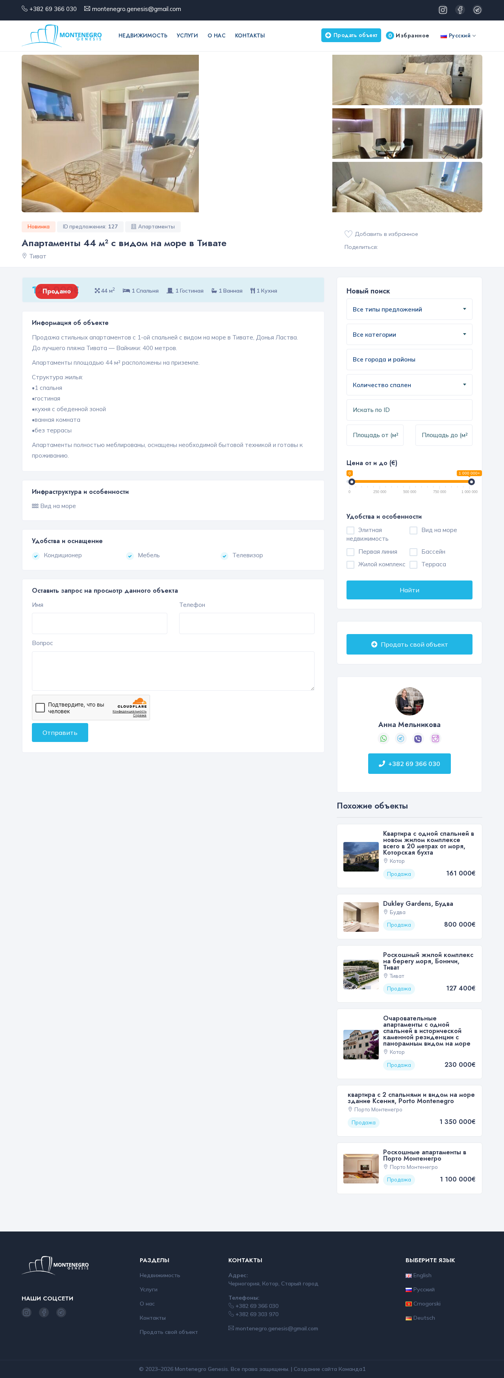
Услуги (187, 35)
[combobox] (409, 309)
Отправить (60, 732)
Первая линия (377, 551)
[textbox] (393, 359)
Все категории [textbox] (374, 334)
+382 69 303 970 (256, 1314)
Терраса (433, 564)
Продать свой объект (413, 644)
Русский (459, 35)
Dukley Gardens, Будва (418, 903)
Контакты (250, 35)
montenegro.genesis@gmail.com (136, 9)
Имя (37, 604)
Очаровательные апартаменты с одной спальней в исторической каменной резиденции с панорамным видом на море (427, 1031)
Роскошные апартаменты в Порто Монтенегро (424, 1155)
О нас (217, 35)
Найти (409, 590)
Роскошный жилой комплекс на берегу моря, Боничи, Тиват (428, 961)
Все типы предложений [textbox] (387, 309)
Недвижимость (143, 35)
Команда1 (352, 1368)
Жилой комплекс (382, 564)
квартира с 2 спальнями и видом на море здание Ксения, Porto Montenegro (411, 1097)
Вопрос (42, 643)
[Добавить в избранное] (348, 234)
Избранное (409, 35)
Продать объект (356, 35)
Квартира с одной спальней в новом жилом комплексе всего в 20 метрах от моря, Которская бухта (428, 843)
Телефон (192, 604)
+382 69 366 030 (53, 9)
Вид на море (439, 530)
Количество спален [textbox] (382, 385)
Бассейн (433, 551)
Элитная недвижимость (367, 534)
